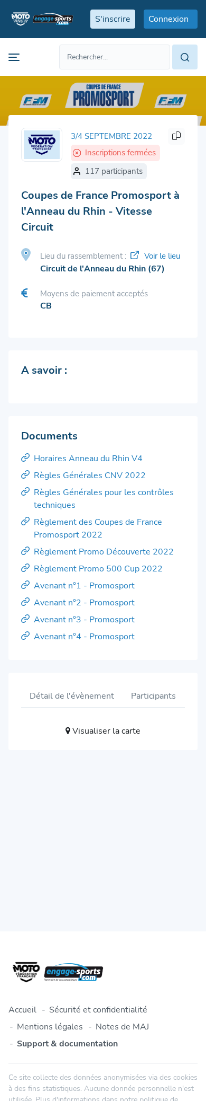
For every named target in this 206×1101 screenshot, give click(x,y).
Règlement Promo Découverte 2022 (104, 552)
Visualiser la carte (105, 731)
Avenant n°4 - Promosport (84, 636)
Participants (153, 696)
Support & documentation (67, 1044)
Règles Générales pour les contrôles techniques (104, 499)
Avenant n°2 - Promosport (84, 603)
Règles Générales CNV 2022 (90, 475)
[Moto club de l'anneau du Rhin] (41, 145)
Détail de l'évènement (72, 696)
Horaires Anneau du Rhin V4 (88, 458)
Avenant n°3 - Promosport (84, 620)
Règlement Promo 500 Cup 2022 (98, 569)
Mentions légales (50, 1027)
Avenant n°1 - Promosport (84, 586)
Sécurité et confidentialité (98, 1010)
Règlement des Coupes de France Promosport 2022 (98, 528)
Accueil (22, 1010)
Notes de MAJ (122, 1027)
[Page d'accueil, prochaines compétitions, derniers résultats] (40, 19)
